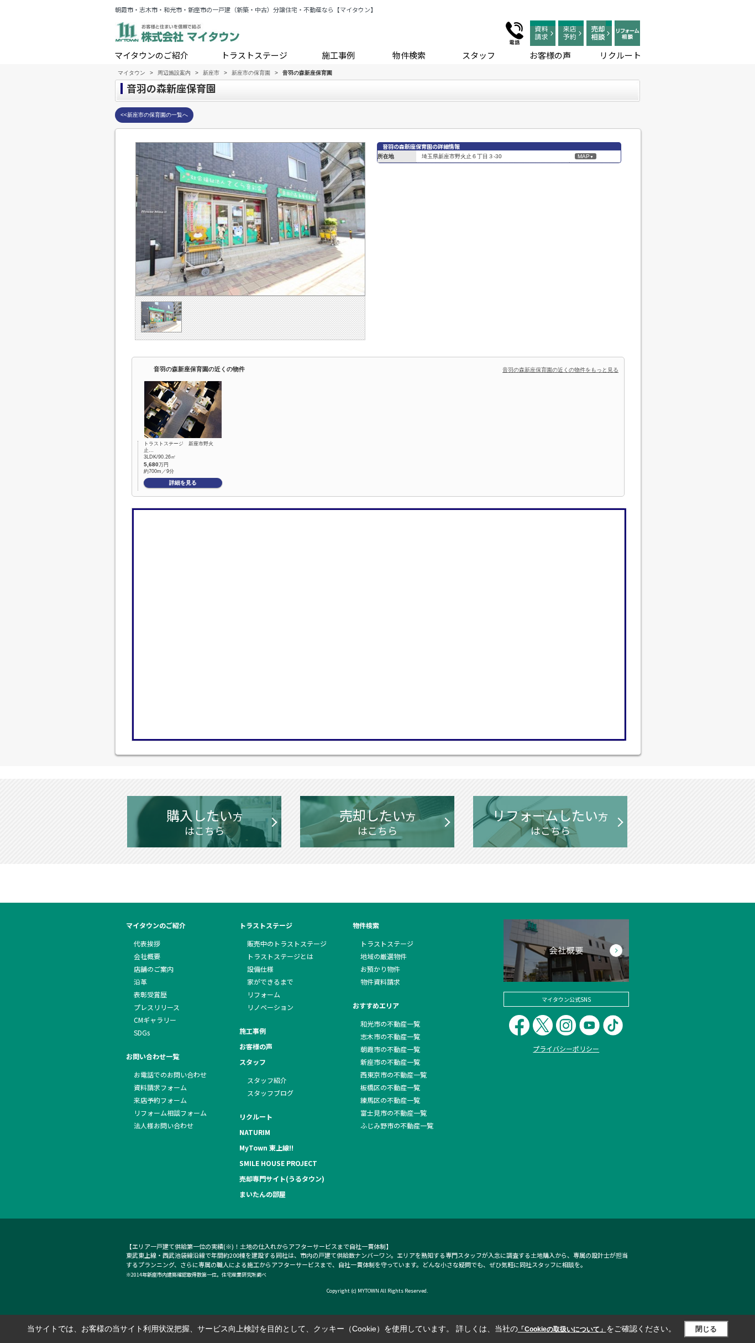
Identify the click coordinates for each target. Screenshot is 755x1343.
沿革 (140, 981)
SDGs (142, 1032)
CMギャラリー (155, 1019)
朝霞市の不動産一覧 (390, 1049)
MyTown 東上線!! (266, 1147)
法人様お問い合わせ (163, 1125)
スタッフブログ (270, 1092)
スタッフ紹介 (267, 1080)
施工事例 (338, 55)
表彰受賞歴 (150, 994)
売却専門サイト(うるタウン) (281, 1178)
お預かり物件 (380, 969)
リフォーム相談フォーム (170, 1112)
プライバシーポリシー (566, 1048)
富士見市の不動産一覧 (393, 1112)
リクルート (620, 55)
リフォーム (263, 994)
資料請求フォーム (160, 1087)
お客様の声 (550, 55)
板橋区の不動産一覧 (390, 1087)
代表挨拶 (147, 943)
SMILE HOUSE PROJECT (278, 1163)
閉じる (706, 1329)
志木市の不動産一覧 (390, 1036)
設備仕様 (260, 969)
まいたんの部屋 (262, 1194)
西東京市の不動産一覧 (393, 1074)
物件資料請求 (380, 981)
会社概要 (147, 956)
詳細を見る (183, 483)
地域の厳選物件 (383, 956)
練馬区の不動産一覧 (390, 1100)
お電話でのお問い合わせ (170, 1074)
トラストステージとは (280, 956)
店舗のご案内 (154, 969)
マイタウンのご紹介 (151, 55)
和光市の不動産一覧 (390, 1023)
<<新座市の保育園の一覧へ (154, 115)
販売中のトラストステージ (287, 943)
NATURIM (254, 1132)
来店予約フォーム (160, 1100)
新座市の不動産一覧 (390, 1061)
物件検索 (409, 55)
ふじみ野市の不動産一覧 (396, 1125)
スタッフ (478, 55)
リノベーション (270, 1007)
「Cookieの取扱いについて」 (562, 1329)
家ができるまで (270, 981)
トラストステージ (254, 55)
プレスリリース (157, 1007)
